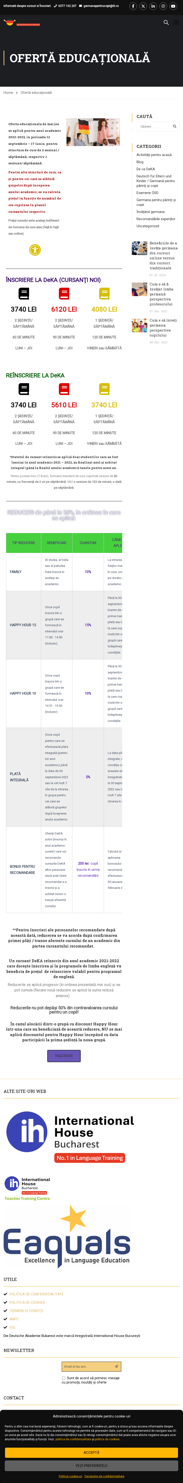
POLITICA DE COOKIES (27, 1302)
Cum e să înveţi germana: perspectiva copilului (163, 327)
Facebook (133, 6)
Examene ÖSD (147, 193)
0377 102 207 (67, 6)
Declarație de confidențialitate (104, 1476)
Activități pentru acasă (154, 155)
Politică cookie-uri (70, 1476)
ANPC (14, 1319)
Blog (140, 162)
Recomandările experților (156, 219)
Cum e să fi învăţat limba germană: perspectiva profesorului (161, 294)
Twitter (143, 6)
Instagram (163, 6)
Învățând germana (151, 212)
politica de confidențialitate (73, 1439)
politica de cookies (107, 1439)
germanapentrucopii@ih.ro (101, 6)
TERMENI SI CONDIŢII (26, 1311)
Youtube (173, 6)
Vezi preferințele (91, 1466)
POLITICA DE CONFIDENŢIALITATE (37, 1294)
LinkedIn (153, 6)
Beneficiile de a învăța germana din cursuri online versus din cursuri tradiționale (164, 255)
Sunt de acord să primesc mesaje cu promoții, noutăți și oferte (91, 1380)
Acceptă (91, 1452)
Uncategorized (148, 226)
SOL (13, 1327)
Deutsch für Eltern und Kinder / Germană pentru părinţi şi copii (156, 181)
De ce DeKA (146, 169)
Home (8, 92)
